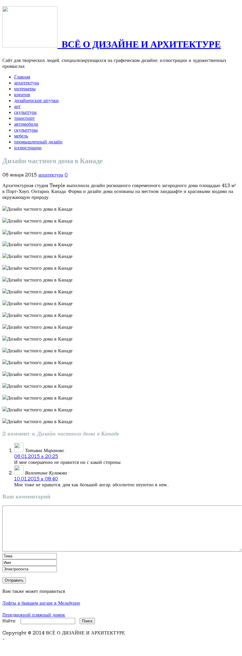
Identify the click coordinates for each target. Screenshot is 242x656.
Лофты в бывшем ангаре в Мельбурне (41, 603)
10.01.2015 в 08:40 (36, 479)
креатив (22, 94)
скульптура (25, 112)
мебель (21, 136)
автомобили (26, 124)
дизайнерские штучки (36, 100)
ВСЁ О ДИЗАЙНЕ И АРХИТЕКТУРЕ (139, 44)
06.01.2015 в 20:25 (36, 456)
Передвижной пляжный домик (33, 615)
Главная (22, 77)
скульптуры (26, 130)
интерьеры (25, 88)
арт (17, 106)
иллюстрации (28, 147)
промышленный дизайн (38, 142)
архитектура (26, 83)
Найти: (9, 621)
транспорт (24, 118)
